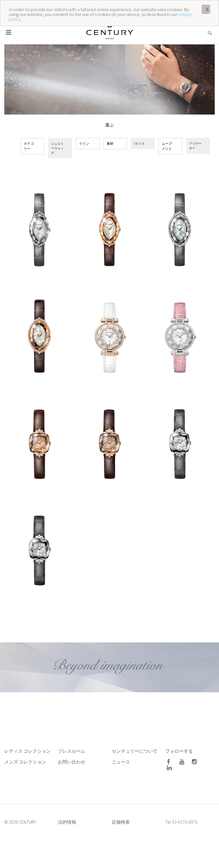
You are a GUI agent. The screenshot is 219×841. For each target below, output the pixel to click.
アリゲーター (195, 145)
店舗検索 (120, 822)
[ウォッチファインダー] (209, 29)
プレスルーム (71, 751)
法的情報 (67, 822)
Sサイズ (139, 143)
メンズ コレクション (25, 762)
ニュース (121, 762)
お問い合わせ (71, 762)
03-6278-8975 (185, 822)
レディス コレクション (27, 751)
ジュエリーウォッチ (57, 148)
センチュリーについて (134, 751)
